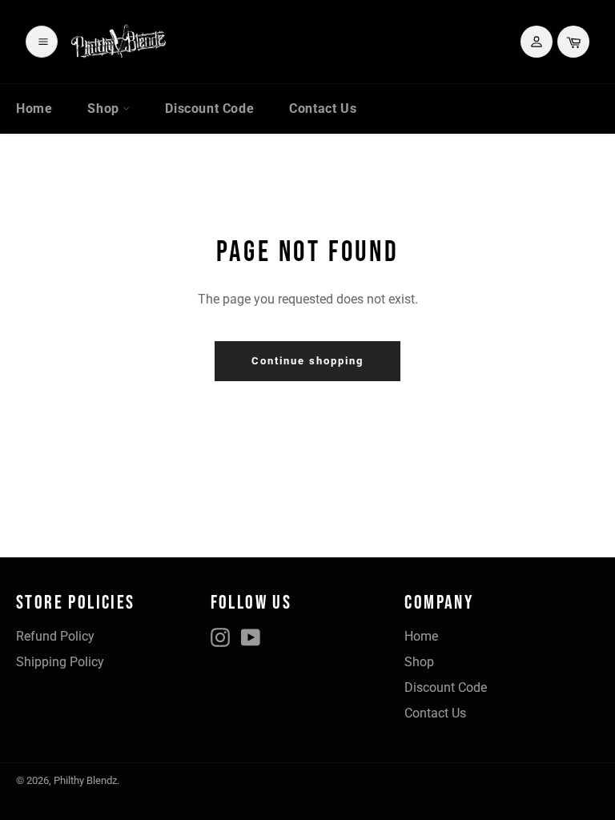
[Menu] (42, 42)
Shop (105, 108)
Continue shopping (307, 361)
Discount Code (209, 108)
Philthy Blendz (85, 780)
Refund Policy (55, 636)
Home (34, 108)
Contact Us (322, 108)
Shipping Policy (60, 661)
